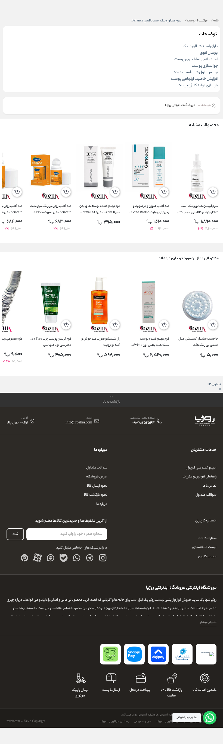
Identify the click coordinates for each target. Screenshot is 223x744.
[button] (111, 400)
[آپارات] (37, 557)
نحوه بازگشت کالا (95, 495)
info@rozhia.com (79, 423)
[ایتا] (50, 557)
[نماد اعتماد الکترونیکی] (206, 654)
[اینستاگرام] (102, 557)
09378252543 (143, 423)
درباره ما (101, 504)
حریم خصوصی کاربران (201, 468)
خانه (215, 21)
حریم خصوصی (142, 721)
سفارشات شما (207, 538)
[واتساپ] (76, 557)
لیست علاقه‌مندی (204, 547)
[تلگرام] (89, 557)
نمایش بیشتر (208, 622)
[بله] (63, 557)
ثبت (15, 534)
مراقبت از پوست (196, 21)
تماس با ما (209, 486)
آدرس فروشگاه (96, 477)
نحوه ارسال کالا (97, 486)
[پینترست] (24, 557)
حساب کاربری (207, 556)
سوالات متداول (206, 495)
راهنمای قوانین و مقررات (199, 477)
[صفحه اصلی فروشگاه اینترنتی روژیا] (204, 421)
